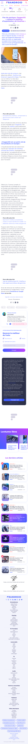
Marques (8, 14)
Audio (14, 671)
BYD (14, 645)
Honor (14, 635)
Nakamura (14, 715)
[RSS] (13, 599)
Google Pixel (14, 605)
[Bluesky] (21, 599)
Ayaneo (14, 618)
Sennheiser (14, 680)
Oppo (2, 88)
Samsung (14, 663)
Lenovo (14, 634)
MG (14, 648)
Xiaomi (14, 612)
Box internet (23, 728)
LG (14, 659)
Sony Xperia (14, 611)
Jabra (14, 675)
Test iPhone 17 (20, 722)
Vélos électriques (14, 708)
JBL (14, 676)
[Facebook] (11, 599)
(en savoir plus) (11, 383)
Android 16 (20, 725)
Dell (14, 633)
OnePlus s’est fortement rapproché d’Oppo (11, 76)
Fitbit (14, 690)
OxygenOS (18, 124)
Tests (6, 5)
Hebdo (23, 338)
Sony (14, 664)
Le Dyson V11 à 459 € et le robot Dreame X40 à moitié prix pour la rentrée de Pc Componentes (16, 497)
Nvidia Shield (14, 623)
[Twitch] (17, 599)
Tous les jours (8, 338)
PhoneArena (16, 299)
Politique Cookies (14, 737)
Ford (14, 647)
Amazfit (14, 687)
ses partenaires (7, 390)
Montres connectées (14, 685)
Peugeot (14, 650)
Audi (14, 643)
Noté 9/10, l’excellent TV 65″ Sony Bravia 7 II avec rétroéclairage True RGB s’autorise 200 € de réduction (17, 559)
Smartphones (22, 307)
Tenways (14, 716)
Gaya (14, 712)
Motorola (14, 607)
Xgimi (14, 667)
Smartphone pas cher (9, 722)
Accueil (3, 14)
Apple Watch (14, 688)
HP (14, 636)
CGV (14, 739)
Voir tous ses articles (18, 324)
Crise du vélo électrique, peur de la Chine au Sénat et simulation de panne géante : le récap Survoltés (17, 569)
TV (14, 656)
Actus (2, 5)
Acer (14, 630)
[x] (7, 324)
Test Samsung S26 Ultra (14, 731)
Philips (14, 662)
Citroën (14, 646)
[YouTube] (15, 599)
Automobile (14, 642)
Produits (11, 307)
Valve (14, 625)
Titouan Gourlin (11, 313)
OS (4, 307)
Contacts (14, 736)
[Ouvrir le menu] (2, 2)
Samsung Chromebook (14, 639)
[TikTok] (19, 599)
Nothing (14, 677)
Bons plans (17, 5)
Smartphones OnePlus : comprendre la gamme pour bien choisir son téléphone (15, 117)
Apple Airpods (14, 673)
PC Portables (14, 628)
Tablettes (14, 697)
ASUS (14, 617)
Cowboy (14, 710)
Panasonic (14, 660)
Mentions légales (14, 733)
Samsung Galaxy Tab (14, 704)
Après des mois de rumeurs (9, 73)
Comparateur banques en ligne (9, 728)
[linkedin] (10, 324)
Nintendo (14, 622)
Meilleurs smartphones (9, 720)
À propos (14, 734)
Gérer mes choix (14, 402)
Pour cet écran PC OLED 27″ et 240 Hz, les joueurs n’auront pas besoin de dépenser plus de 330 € (17, 549)
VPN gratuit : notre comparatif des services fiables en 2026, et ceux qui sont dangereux (17, 528)
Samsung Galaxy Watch (14, 693)
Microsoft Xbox (14, 621)
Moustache (14, 714)
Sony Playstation (14, 624)
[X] (6, 599)
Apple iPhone (14, 604)
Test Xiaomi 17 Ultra (10, 725)
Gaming (14, 615)
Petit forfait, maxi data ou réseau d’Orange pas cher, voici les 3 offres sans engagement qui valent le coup (16, 466)
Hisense (14, 658)
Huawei (14, 606)
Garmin (14, 691)
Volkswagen (14, 653)
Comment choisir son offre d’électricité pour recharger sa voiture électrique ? (12, 447)
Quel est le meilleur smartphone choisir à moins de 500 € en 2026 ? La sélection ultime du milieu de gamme (14, 221)
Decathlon (14, 711)
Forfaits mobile (21, 720)
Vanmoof (14, 717)
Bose (14, 674)
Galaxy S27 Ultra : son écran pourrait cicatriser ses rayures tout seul (17, 487)
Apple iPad (14, 699)
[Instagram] (8, 599)
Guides (11, 5)
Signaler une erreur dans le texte (14, 297)
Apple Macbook (14, 631)
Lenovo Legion (14, 619)
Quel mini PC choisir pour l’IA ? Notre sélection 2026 (17, 518)
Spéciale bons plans (9, 341)
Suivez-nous (6, 30)
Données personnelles (14, 738)
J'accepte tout (15, 400)
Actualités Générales (14, 474)
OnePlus (13, 14)
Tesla (14, 652)
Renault (14, 651)
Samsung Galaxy (14, 610)
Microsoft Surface (14, 637)
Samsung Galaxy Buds (14, 679)
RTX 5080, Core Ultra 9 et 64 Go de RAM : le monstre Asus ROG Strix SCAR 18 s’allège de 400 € (17, 508)
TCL (14, 665)
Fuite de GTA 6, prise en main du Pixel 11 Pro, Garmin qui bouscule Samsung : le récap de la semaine (17, 477)
